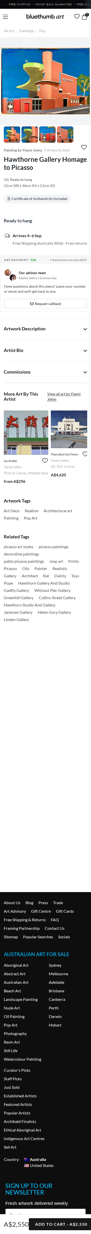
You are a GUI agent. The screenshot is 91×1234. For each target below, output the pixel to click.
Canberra (57, 999)
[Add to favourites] (83, 147)
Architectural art (57, 510)
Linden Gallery (16, 619)
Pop (42, 31)
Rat (46, 575)
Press (43, 902)
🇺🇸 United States (39, 1165)
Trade (58, 902)
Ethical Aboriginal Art (22, 1129)
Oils (25, 568)
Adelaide (56, 982)
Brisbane (56, 990)
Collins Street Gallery (57, 597)
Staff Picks (13, 1078)
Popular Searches (38, 936)
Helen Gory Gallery (54, 612)
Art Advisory (15, 911)
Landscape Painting (21, 999)
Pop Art (30, 518)
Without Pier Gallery (52, 590)
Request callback (48, 303)
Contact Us (54, 928)
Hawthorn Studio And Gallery (29, 604)
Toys (75, 575)
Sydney (55, 965)
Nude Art (12, 1007)
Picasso (10, 568)
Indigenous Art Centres (24, 1138)
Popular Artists (17, 1112)
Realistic (60, 568)
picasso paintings (54, 546)
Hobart (55, 1024)
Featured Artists (18, 1104)
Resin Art (12, 1042)
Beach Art (12, 990)
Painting (11, 518)
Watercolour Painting (22, 1059)
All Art (9, 31)
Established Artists (20, 1095)
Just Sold (11, 1087)
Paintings (26, 31)
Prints (73, 561)
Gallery (10, 575)
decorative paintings (21, 553)
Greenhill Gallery (18, 597)
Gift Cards (65, 911)
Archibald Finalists (20, 1121)
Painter (40, 568)
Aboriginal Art (16, 965)
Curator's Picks (17, 1070)
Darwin (55, 1016)
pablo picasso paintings (24, 561)
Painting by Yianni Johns (23, 150)
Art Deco (11, 510)
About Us (12, 902)
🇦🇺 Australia (35, 1159)
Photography (15, 1033)
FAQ (55, 919)
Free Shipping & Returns (25, 919)
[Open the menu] (5, 17)
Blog (29, 902)
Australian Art (16, 982)
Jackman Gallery (18, 612)
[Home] (45, 16)
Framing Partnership (22, 928)
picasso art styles (18, 546)
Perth (54, 1007)
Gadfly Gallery (16, 590)
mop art (56, 561)
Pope (8, 583)
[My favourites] (77, 16)
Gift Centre (41, 911)
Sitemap (11, 936)
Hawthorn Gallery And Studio (44, 583)
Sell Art (10, 1147)
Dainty (60, 575)
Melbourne (58, 973)
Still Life (10, 1050)
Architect (30, 575)
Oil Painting (14, 1016)
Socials (64, 936)
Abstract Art (15, 973)
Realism (31, 510)
